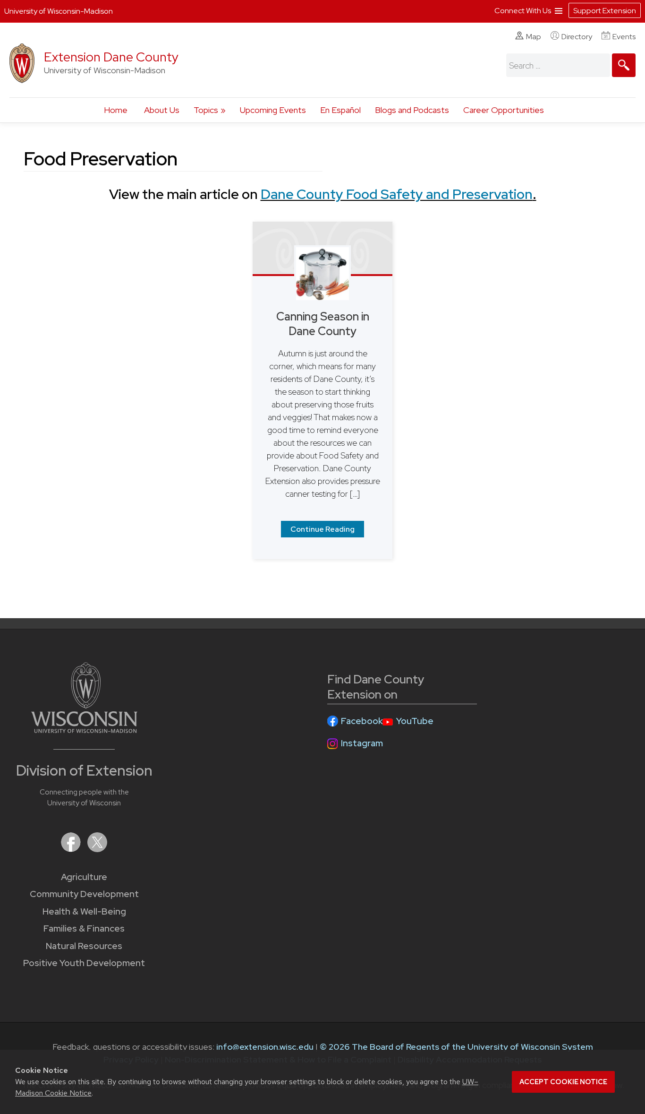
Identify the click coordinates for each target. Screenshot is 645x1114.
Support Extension (604, 11)
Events (624, 37)
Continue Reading (322, 529)
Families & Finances (84, 928)
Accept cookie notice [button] (563, 1082)
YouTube (414, 721)
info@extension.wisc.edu (265, 1046)
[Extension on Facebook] (72, 849)
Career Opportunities (503, 109)
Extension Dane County (111, 57)
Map (533, 37)
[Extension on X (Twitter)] (97, 849)
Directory (576, 37)
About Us (161, 109)
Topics (206, 109)
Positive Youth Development (84, 963)
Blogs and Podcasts (412, 109)
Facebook (362, 721)
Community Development (84, 894)
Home (115, 109)
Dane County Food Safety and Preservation (397, 194)
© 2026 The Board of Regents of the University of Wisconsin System (456, 1046)
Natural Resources (84, 946)
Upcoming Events (273, 109)
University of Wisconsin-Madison (58, 11)
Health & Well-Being (84, 911)
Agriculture (84, 877)
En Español (340, 109)
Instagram (362, 743)
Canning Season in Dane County (322, 323)
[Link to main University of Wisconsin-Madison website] (84, 730)
